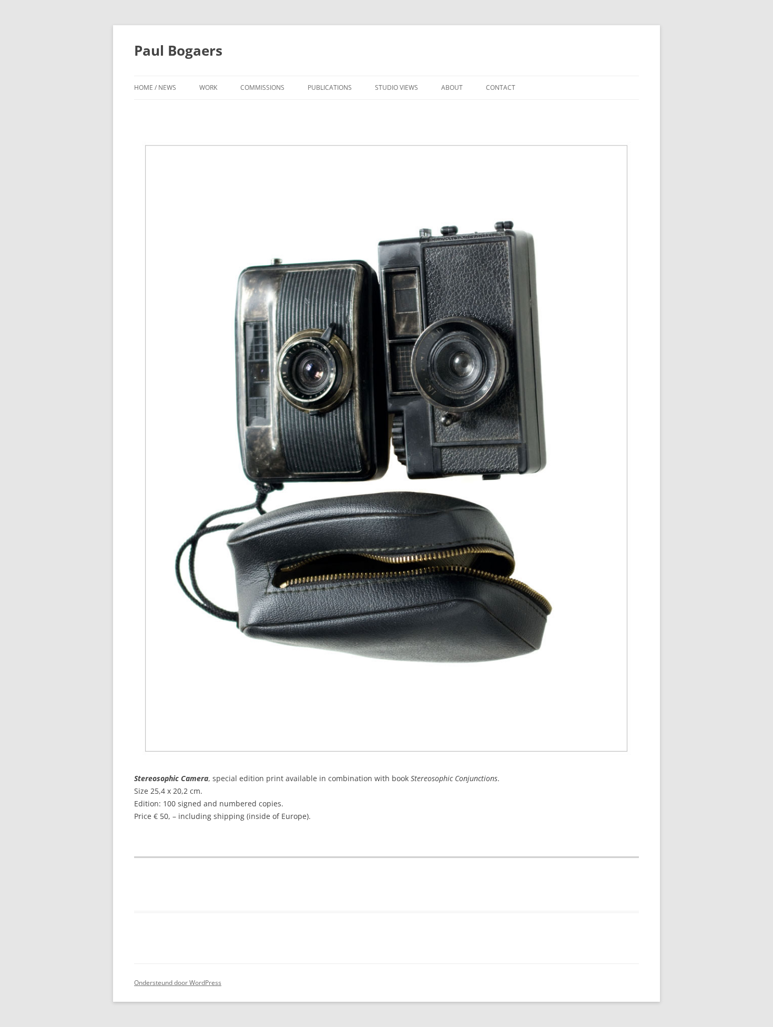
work (208, 87)
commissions (262, 87)
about (452, 87)
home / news (155, 87)
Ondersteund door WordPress (177, 982)
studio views (396, 87)
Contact (500, 87)
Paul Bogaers (178, 50)
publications (330, 87)
